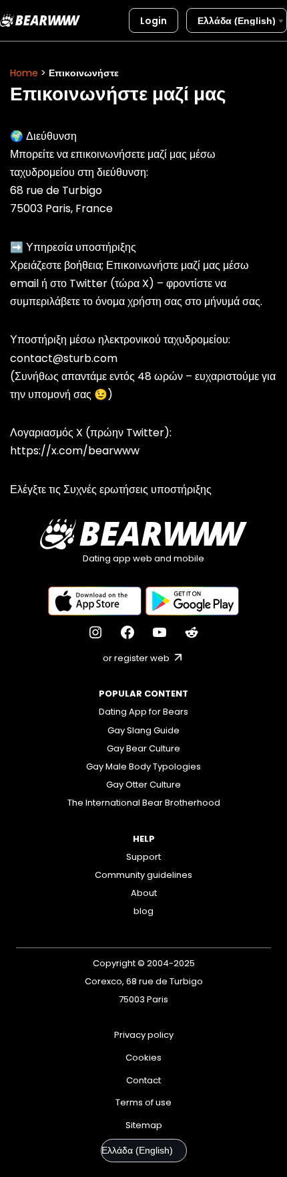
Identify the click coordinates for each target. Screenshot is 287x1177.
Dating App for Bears (143, 711)
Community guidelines (143, 875)
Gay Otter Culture (143, 784)
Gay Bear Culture (143, 748)
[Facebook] (127, 632)
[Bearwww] (40, 20)
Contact (143, 1080)
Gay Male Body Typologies (143, 766)
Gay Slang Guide (143, 730)
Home (24, 73)
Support (143, 856)
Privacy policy (144, 1034)
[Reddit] (192, 632)
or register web (137, 658)
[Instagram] (95, 632)
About (144, 893)
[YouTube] (160, 632)
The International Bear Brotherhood (143, 802)
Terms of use (143, 1102)
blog (143, 911)
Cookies (143, 1057)
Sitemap (143, 1125)
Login (153, 20)
